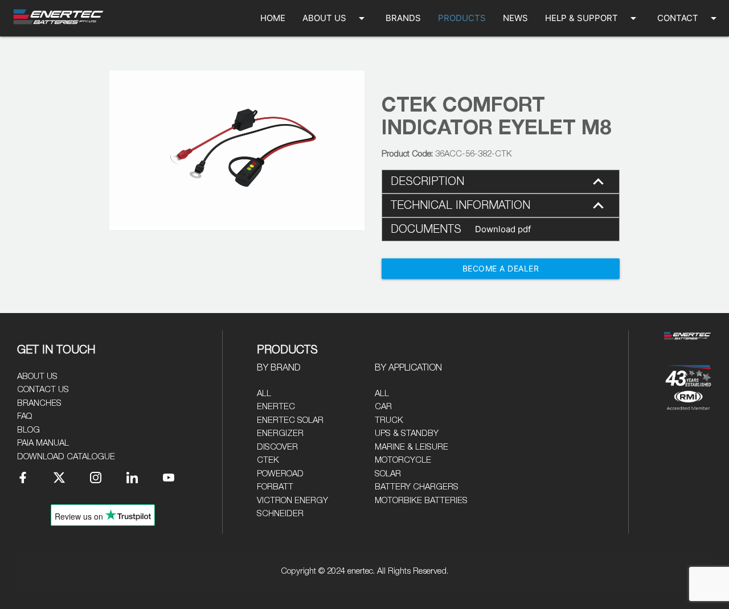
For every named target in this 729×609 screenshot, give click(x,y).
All (264, 393)
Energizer (280, 433)
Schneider (280, 513)
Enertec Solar (290, 420)
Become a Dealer (500, 268)
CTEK (268, 460)
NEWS (515, 18)
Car (383, 406)
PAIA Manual (43, 443)
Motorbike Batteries (421, 500)
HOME (272, 18)
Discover (277, 447)
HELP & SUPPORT (592, 18)
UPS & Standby (407, 433)
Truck (389, 420)
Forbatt (275, 487)
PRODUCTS (462, 18)
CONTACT (688, 18)
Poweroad (280, 474)
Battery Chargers (416, 487)
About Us (37, 376)
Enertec (276, 406)
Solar (388, 474)
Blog (28, 430)
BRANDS (403, 18)
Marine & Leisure (411, 447)
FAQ (24, 416)
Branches (39, 403)
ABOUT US (335, 18)
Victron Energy (292, 500)
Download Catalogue (66, 456)
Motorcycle (403, 460)
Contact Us (43, 389)
